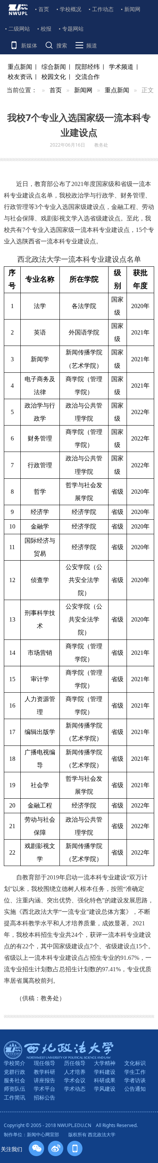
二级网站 (19, 28)
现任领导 (44, 1063)
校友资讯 (20, 76)
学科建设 (104, 1071)
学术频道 (121, 66)
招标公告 (44, 1097)
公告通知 (135, 1088)
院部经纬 (87, 66)
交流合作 (87, 76)
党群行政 (14, 1071)
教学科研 (44, 1071)
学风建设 (104, 1088)
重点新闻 (20, 66)
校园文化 (53, 76)
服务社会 (14, 1080)
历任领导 (75, 1063)
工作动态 (103, 9)
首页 (43, 9)
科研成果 (104, 1080)
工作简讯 (14, 1097)
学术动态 (75, 1088)
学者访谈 (135, 1080)
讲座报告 (44, 1080)
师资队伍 (14, 1088)
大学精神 (104, 1063)
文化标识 (135, 1063)
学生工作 (135, 1071)
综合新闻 (53, 66)
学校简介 (14, 1063)
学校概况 (70, 9)
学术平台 (44, 1088)
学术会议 (75, 1080)
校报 (46, 28)
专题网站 (73, 28)
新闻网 (132, 9)
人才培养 (75, 1071)
